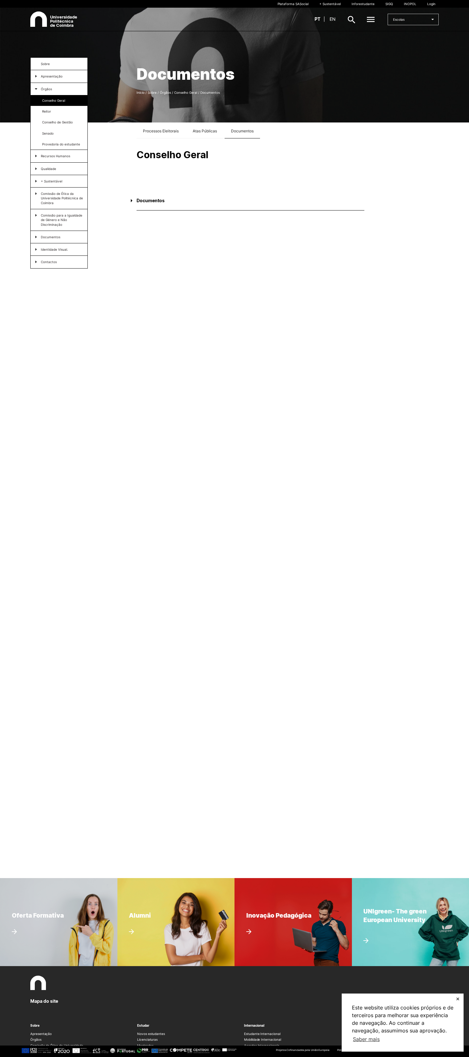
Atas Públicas (205, 131)
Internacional (254, 1025)
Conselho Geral (53, 100)
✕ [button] (458, 999)
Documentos (50, 237)
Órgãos (46, 89)
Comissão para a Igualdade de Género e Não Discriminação (61, 219)
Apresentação (52, 76)
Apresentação (41, 1034)
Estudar (143, 1025)
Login (431, 4)
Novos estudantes (151, 1034)
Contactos (49, 262)
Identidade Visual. (54, 249)
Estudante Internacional (262, 1034)
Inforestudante (363, 4)
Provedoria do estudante (61, 144)
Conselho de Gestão (57, 122)
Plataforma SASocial (293, 4)
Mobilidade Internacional (262, 1039)
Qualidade (48, 169)
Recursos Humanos (55, 156)
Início (141, 92)
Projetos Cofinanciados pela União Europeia (303, 1050)
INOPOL (410, 4)
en (333, 19)
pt (317, 19)
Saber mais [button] (366, 1039)
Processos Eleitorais (161, 131)
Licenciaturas (147, 1039)
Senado (48, 133)
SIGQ (389, 4)
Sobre (45, 64)
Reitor (46, 111)
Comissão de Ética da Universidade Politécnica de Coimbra (62, 198)
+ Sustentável (330, 4)
